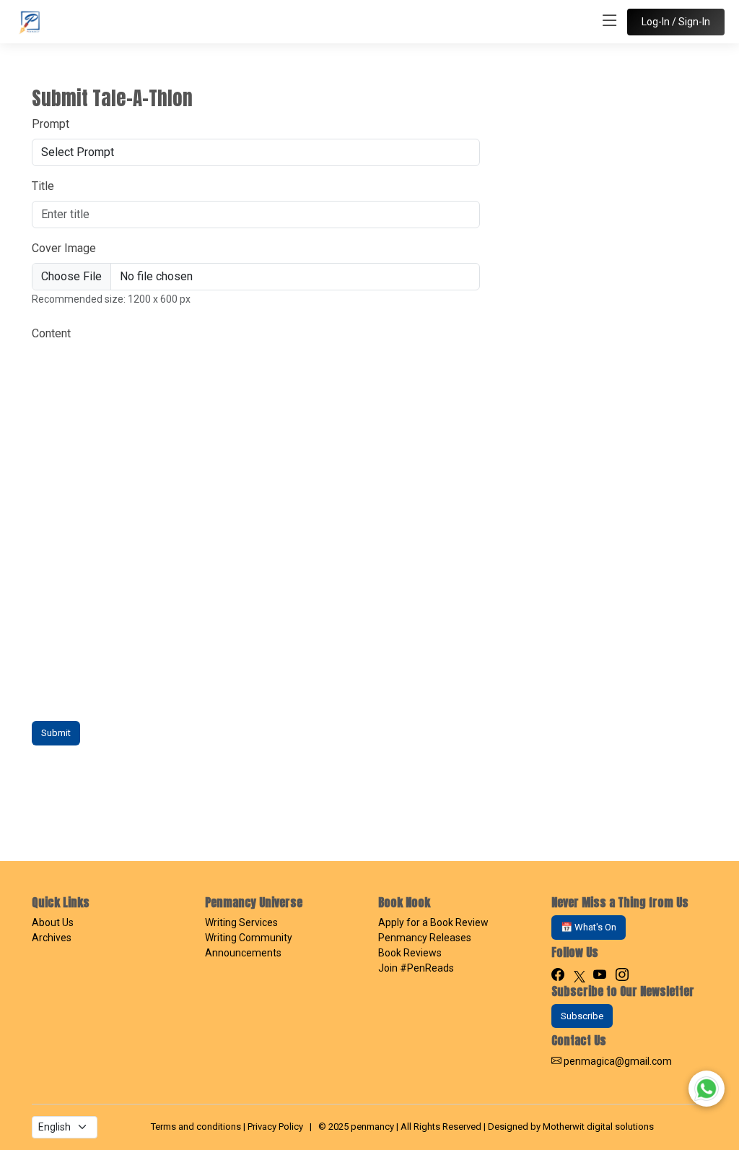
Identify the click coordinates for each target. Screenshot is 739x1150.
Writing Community (248, 937)
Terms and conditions (196, 1126)
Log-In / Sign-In (676, 21)
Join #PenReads (416, 968)
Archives (51, 937)
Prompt (50, 124)
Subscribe (582, 1016)
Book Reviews (410, 953)
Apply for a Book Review (433, 922)
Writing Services (241, 922)
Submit (56, 732)
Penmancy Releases (424, 937)
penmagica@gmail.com (618, 1061)
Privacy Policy (275, 1126)
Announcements (243, 953)
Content (51, 333)
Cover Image (64, 248)
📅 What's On (588, 927)
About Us (53, 922)
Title (43, 186)
